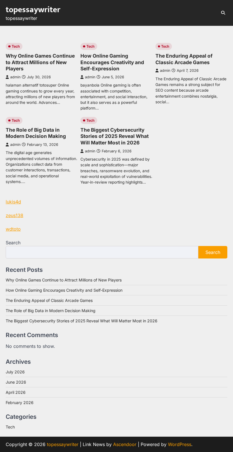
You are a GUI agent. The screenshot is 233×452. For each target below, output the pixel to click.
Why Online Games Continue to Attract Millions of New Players (40, 62)
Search (13, 242)
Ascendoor (124, 444)
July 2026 (15, 371)
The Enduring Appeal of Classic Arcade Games (184, 59)
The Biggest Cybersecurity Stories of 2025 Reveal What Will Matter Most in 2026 (114, 136)
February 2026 (20, 402)
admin (15, 77)
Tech (16, 46)
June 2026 (16, 382)
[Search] (223, 13)
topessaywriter (33, 10)
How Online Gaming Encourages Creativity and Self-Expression (112, 62)
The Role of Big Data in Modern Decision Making (36, 133)
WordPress (179, 444)
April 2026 (16, 392)
